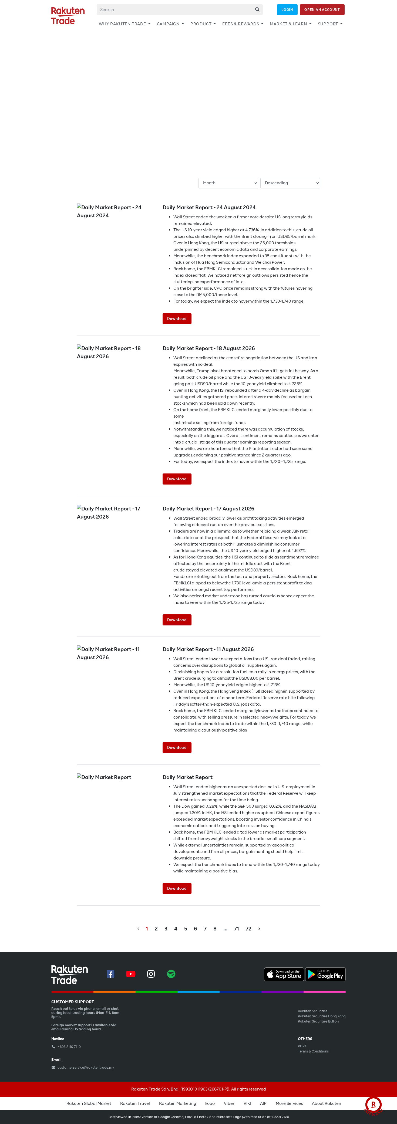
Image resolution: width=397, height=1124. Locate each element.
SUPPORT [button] (328, 24)
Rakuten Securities (312, 1011)
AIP (263, 1103)
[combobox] (180, 9)
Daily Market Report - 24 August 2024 (209, 207)
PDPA (302, 1046)
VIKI (247, 1103)
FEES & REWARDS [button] (241, 24)
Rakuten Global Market (88, 1103)
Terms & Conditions (313, 1051)
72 (248, 928)
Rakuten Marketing (177, 1103)
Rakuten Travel (135, 1103)
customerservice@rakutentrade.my (85, 1067)
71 (236, 928)
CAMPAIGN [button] (169, 24)
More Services (289, 1103)
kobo (210, 1103)
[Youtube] (130, 974)
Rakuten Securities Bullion (318, 1021)
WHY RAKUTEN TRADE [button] (123, 24)
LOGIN (287, 9)
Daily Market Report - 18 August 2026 (209, 348)
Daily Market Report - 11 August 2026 (208, 649)
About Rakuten (326, 1103)
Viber (229, 1103)
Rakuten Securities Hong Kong (322, 1016)
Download (177, 318)
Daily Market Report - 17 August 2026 (208, 508)
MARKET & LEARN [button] (289, 24)
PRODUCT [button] (201, 24)
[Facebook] (110, 974)
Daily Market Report (188, 777)
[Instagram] (151, 974)
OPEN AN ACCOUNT (322, 9)
